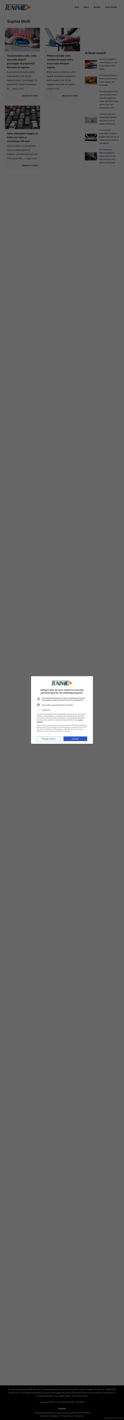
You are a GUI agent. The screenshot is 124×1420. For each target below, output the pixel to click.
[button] (62, 710)
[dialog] (62, 710)
